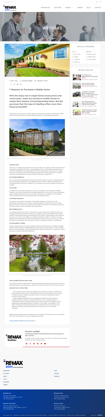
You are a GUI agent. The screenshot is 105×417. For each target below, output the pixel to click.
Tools (5, 379)
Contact (97, 7)
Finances (77, 59)
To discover (92, 59)
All (75, 51)
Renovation (91, 56)
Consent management (80, 415)
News (89, 51)
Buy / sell (14, 80)
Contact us (9, 2)
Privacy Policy (62, 415)
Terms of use (70, 415)
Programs (6, 381)
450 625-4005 (61, 398)
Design (76, 56)
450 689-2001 (10, 409)
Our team (57, 7)
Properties (45, 7)
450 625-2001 (10, 398)
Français (56, 376)
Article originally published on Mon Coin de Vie (22, 320)
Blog (88, 7)
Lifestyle (77, 62)
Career (80, 7)
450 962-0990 (61, 409)
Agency (68, 7)
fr (101, 2)
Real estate (91, 54)
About (5, 376)
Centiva (99, 415)
